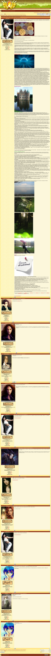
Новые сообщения (36, 12)
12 (26, 593)
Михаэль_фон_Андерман (6, 298)
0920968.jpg (24, 293)
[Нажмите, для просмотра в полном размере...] (24, 35)
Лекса (7, 565)
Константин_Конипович (8, 383)
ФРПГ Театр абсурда (7, 10)
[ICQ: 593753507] (15, 382)
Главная (4, 10)
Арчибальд (6, 593)
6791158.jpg (19, 293)
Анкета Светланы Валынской (17, 534)
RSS (47, 10)
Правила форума (44, 12)
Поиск (48, 12)
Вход (14, 10)
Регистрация (12, 10)
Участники (40, 12)
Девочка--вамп (7, 18)
